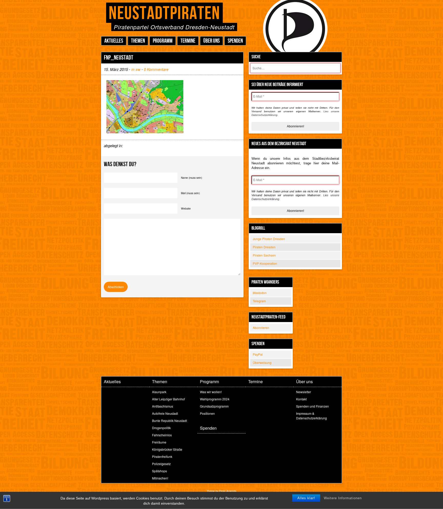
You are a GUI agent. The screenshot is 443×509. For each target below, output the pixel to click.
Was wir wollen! (211, 392)
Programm (163, 40)
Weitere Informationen (343, 498)
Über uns (211, 40)
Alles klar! (306, 498)
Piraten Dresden (264, 247)
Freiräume (159, 442)
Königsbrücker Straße (167, 449)
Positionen (207, 413)
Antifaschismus (162, 406)
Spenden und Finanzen (312, 406)
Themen (138, 40)
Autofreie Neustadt (165, 413)
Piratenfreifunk (162, 456)
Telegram (259, 301)
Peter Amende (227, 491)
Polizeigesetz (161, 463)
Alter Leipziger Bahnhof (168, 399)
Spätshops (159, 471)
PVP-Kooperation (265, 263)
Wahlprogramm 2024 (214, 399)
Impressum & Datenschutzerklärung (311, 415)
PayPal (258, 354)
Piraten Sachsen (264, 255)
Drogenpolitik (161, 428)
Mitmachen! (160, 478)
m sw (135, 69)
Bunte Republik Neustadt (169, 420)
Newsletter (303, 392)
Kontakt (301, 399)
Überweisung (262, 362)
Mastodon (260, 292)
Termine (187, 40)
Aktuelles (113, 40)
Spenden (235, 40)
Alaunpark (159, 392)
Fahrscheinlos (162, 435)
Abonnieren (261, 327)
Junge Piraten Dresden (269, 239)
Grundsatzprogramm (214, 406)
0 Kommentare (156, 69)
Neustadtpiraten (164, 13)
